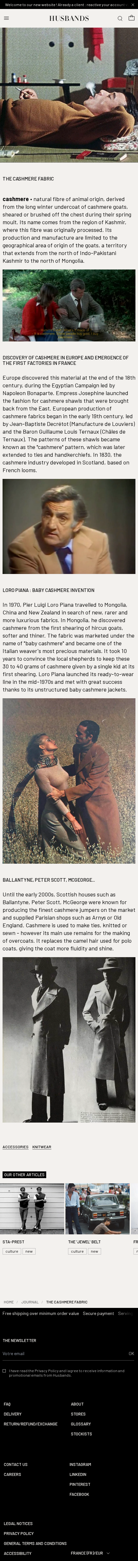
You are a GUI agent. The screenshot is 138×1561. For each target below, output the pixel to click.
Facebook (79, 1494)
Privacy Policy (19, 1533)
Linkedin (78, 1474)
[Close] (132, 4)
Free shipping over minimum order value (41, 1313)
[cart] (131, 18)
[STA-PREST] (32, 1219)
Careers (12, 1474)
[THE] (97, 1219)
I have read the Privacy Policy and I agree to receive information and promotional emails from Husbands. (67, 1372)
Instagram (80, 1464)
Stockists (81, 1434)
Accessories (16, 1146)
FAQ (7, 1404)
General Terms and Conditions (35, 1543)
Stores (78, 1414)
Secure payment (98, 1313)
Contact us (16, 1464)
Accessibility (17, 1553)
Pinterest (80, 1484)
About (77, 1404)
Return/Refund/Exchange (30, 1424)
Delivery (13, 1414)
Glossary (81, 1424)
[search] (120, 18)
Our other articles (24, 1174)
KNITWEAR (41, 1146)
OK (131, 1353)
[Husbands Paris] (69, 18)
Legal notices (18, 1523)
